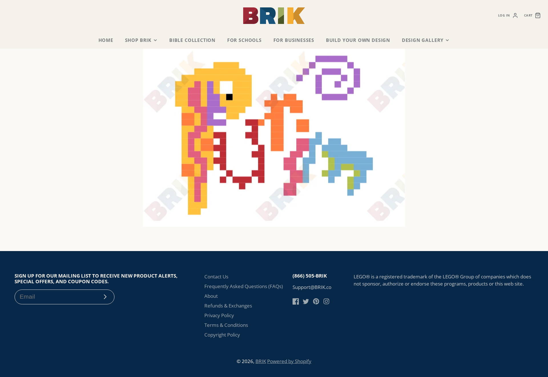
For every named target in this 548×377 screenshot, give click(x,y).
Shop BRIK (138, 40)
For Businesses (293, 40)
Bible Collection (192, 40)
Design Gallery (423, 40)
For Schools (244, 40)
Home (105, 40)
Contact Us (216, 276)
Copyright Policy (222, 334)
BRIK (260, 361)
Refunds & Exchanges (228, 305)
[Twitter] (306, 301)
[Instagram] (326, 301)
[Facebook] (296, 301)
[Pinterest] (316, 301)
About (211, 296)
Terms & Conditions (226, 325)
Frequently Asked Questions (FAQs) (243, 286)
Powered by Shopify (289, 361)
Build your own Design (358, 40)
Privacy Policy (219, 315)
